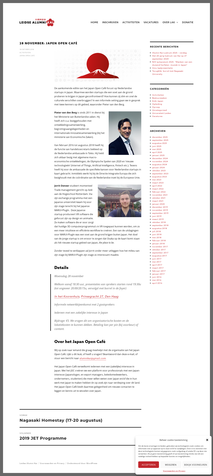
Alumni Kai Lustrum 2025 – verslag (169, 52)
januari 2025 (158, 155)
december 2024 (160, 158)
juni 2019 (157, 216)
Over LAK (169, 22)
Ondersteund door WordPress (82, 463)
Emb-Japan (157, 101)
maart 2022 (158, 188)
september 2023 (160, 173)
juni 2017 (156, 258)
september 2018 (160, 225)
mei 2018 (156, 237)
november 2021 (160, 195)
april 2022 (157, 185)
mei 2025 (156, 149)
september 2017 (160, 252)
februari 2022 (159, 191)
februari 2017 (159, 271)
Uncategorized (159, 110)
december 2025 (160, 137)
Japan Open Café (27, 56)
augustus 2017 (159, 255)
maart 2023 (158, 182)
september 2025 (160, 140)
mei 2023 (156, 179)
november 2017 (160, 246)
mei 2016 (156, 280)
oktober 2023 (159, 170)
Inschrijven (110, 22)
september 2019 (160, 213)
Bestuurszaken (159, 98)
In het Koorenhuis (66, 296)
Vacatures (151, 22)
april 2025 (157, 152)
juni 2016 (157, 277)
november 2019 (160, 210)
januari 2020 (158, 204)
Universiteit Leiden (161, 113)
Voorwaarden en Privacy (174, 471)
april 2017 (157, 264)
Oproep (156, 107)
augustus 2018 (159, 228)
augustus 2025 (159, 143)
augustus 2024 (159, 164)
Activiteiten (131, 22)
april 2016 (157, 283)
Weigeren (170, 464)
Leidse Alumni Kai (28, 463)
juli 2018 (156, 231)
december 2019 (160, 207)
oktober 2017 (159, 249)
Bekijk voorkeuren (195, 464)
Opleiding (157, 104)
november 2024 (160, 161)
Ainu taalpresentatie (162, 68)
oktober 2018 (159, 222)
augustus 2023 (159, 176)
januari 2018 (158, 243)
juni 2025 (156, 146)
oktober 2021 (159, 198)
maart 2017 (158, 268)
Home (94, 22)
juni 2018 (157, 234)
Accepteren (149, 464)
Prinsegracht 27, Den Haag (99, 296)
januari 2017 (158, 274)
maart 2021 (158, 201)
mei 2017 (156, 261)
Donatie (187, 22)
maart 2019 (158, 219)
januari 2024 (158, 167)
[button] (207, 439)
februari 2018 (159, 240)
